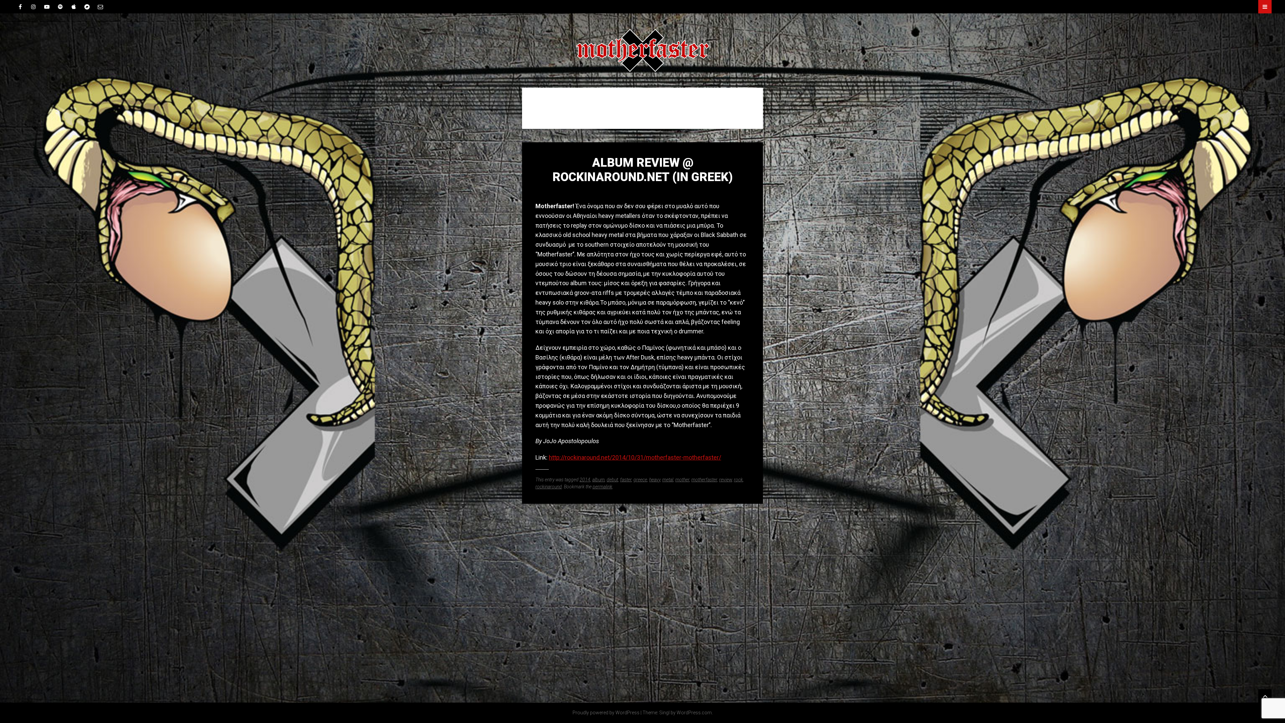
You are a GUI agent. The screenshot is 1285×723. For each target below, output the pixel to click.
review (725, 479)
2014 (585, 479)
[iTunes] (73, 6)
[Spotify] (60, 6)
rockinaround (548, 486)
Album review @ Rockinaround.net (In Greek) (642, 170)
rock (738, 479)
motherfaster (704, 479)
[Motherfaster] (642, 50)
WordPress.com (694, 712)
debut (612, 479)
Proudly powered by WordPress (606, 712)
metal (667, 479)
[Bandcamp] (87, 6)
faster (625, 479)
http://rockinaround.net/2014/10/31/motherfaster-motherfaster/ (635, 457)
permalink (602, 486)
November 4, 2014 (642, 191)
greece (640, 479)
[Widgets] (1265, 696)
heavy (654, 479)
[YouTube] (47, 6)
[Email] (100, 6)
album (598, 479)
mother (682, 479)
